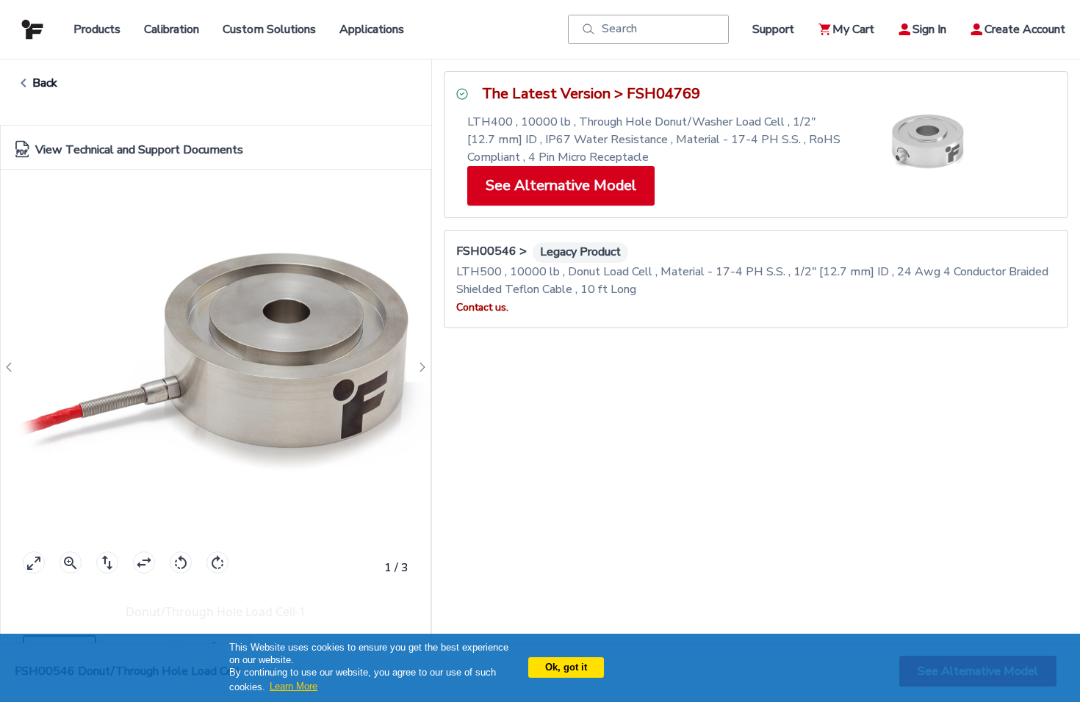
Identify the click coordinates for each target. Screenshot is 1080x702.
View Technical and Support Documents (139, 150)
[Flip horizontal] (144, 562)
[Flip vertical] (107, 562)
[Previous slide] (13, 367)
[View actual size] (71, 562)
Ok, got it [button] (566, 667)
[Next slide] (418, 367)
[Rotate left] (181, 562)
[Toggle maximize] (34, 562)
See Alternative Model (561, 185)
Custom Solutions (269, 29)
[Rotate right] (217, 562)
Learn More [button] (293, 686)
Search (619, 29)
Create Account (1024, 29)
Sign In (929, 29)
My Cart (853, 29)
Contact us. (482, 307)
